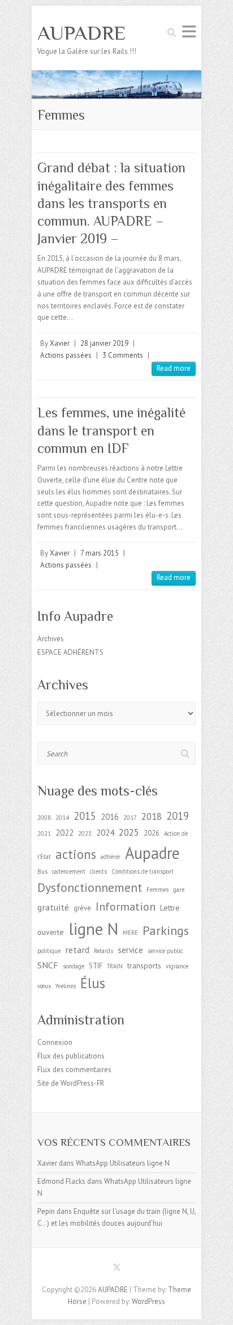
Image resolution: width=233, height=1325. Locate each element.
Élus (92, 983)
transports (144, 965)
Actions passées (66, 355)
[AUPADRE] (116, 76)
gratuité (53, 907)
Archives (50, 639)
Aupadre (152, 853)
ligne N (93, 928)
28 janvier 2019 (104, 343)
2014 (62, 818)
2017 (130, 818)
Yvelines (65, 986)
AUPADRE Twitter (116, 1269)
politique (49, 951)
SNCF (47, 965)
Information (126, 906)
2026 (151, 832)
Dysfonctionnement (89, 887)
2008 (44, 818)
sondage (73, 966)
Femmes (157, 890)
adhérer (110, 857)
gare (178, 890)
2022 (64, 832)
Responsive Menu (189, 31)
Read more (174, 368)
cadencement (68, 871)
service (130, 950)
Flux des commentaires (74, 1069)
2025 (129, 832)
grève (82, 907)
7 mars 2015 (99, 553)
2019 (177, 816)
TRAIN (115, 966)
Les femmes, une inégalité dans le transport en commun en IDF (111, 430)
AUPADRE (81, 33)
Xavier (60, 343)
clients (98, 871)
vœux (44, 986)
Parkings (166, 930)
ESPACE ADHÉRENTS (70, 652)
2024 (105, 832)
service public (165, 951)
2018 (151, 816)
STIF (95, 965)
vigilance (177, 966)
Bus (42, 871)
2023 (85, 833)
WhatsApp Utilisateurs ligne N (123, 1163)
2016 (110, 816)
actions (75, 854)
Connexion (54, 1042)
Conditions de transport (142, 871)
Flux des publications (71, 1056)
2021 (44, 833)
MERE (130, 933)
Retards (103, 951)
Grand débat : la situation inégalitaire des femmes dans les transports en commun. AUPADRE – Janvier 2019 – (111, 203)
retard (77, 949)
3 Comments (122, 355)
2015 (85, 816)
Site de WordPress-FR (70, 1083)
